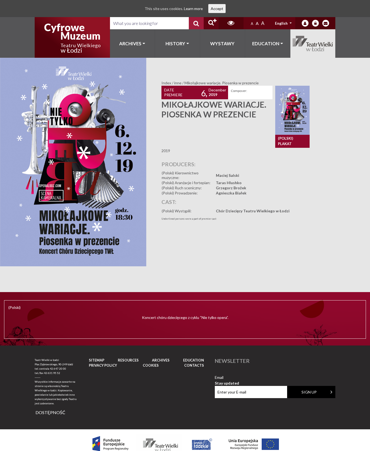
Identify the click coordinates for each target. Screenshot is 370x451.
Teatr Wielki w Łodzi (313, 43)
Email (227, 377)
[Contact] (325, 23)
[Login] (305, 23)
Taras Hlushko (229, 182)
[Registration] (315, 23)
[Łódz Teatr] (72, 37)
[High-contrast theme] (231, 23)
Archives (130, 43)
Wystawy (222, 43)
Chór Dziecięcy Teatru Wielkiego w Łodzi (253, 211)
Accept (217, 8)
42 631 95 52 (52, 373)
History (175, 43)
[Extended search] (211, 23)
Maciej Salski (227, 175)
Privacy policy (103, 365)
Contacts (194, 365)
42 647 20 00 (58, 368)
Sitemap (96, 360)
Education (265, 43)
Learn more (193, 8)
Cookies (151, 365)
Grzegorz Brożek (231, 187)
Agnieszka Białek (231, 193)
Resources (128, 360)
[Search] (196, 23)
